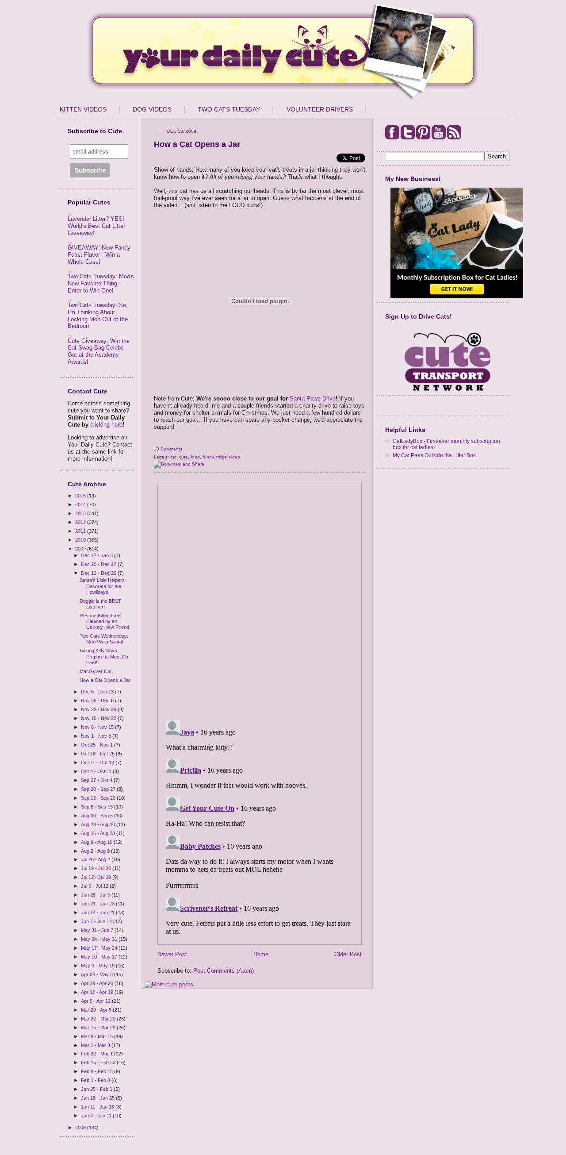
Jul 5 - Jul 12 (95, 886)
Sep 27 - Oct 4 (97, 780)
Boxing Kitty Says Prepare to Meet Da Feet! (104, 656)
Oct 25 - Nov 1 (97, 744)
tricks (221, 456)
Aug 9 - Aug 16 (97, 842)
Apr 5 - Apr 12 (96, 1001)
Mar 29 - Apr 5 (97, 1010)
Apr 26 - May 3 (97, 974)
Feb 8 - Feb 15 (97, 1071)
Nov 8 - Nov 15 (98, 727)
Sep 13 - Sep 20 (99, 798)
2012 (81, 522)
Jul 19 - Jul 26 (96, 868)
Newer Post (172, 954)
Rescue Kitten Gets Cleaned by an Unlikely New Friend (104, 621)
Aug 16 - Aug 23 (98, 833)
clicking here (106, 424)
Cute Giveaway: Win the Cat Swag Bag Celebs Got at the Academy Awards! (99, 351)
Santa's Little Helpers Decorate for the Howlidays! (102, 586)
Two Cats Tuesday (229, 109)
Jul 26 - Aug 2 (96, 859)
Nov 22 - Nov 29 (99, 709)
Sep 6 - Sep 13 (97, 806)
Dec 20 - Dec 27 (99, 564)
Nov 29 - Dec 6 (98, 700)
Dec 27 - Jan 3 (97, 555)
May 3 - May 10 (98, 965)
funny (208, 456)
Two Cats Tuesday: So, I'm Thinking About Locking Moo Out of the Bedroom (98, 315)
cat (173, 456)
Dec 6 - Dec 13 (98, 691)
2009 (81, 548)
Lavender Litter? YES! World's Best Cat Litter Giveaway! (96, 226)
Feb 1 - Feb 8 (96, 1080)
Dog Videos (152, 109)
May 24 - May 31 (100, 939)
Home (260, 954)
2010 (81, 540)
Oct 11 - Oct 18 (98, 762)
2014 (81, 504)
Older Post (348, 954)
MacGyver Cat (95, 671)
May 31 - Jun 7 (98, 930)
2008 (81, 1127)
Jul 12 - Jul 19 (96, 877)
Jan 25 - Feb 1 (97, 1089)
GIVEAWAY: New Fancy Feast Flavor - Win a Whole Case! (99, 254)
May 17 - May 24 (100, 948)
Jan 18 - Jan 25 (98, 1098)
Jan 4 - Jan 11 (97, 1115)
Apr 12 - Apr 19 (98, 992)
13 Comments (168, 449)
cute (183, 456)
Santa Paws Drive (313, 398)
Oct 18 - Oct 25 (98, 753)
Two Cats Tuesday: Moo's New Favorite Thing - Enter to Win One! (101, 283)
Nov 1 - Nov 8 (96, 736)
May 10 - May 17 (100, 956)
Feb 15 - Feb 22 (99, 1062)
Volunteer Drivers (320, 109)
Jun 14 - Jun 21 (98, 912)
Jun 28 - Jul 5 (96, 894)
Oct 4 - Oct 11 (97, 771)
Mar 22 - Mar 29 (99, 1018)
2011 (81, 531)
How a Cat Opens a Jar (105, 680)
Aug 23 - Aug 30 (98, 824)
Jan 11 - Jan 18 (98, 1106)
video (234, 456)
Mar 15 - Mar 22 (99, 1027)
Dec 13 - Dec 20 (99, 573)
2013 (81, 513)
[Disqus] (259, 599)
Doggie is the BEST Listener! (100, 603)
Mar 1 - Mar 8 (96, 1045)
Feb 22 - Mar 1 (97, 1053)
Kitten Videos (83, 109)
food (195, 456)
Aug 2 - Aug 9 (96, 851)
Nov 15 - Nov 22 (99, 718)
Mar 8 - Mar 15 (97, 1036)
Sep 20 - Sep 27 (99, 789)
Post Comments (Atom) (223, 970)
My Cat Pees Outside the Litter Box (434, 455)
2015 (81, 495)
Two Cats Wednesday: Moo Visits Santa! (104, 638)
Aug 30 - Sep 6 (97, 815)
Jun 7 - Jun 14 (97, 921)
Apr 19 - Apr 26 (98, 983)
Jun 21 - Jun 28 (98, 903)
